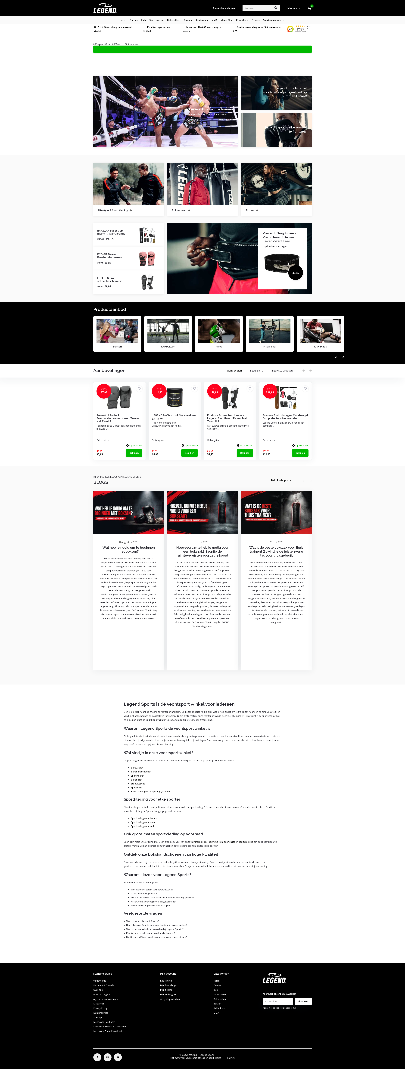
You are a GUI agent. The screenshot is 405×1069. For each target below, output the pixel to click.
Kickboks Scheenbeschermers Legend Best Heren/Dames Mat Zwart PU (227, 418)
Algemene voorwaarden (105, 999)
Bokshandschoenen (141, 771)
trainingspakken (199, 841)
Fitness (255, 20)
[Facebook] (97, 1057)
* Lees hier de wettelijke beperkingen (279, 1008)
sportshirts (229, 841)
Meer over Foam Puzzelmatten (109, 1031)
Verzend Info (99, 980)
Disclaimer (98, 1003)
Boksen (188, 20)
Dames (133, 20)
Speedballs (136, 787)
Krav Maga (242, 20)
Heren (123, 20)
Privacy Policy (100, 1008)
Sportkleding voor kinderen (144, 826)
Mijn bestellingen (168, 985)
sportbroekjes (246, 841)
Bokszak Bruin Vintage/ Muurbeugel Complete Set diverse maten (285, 417)
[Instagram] (108, 1057)
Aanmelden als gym (224, 7)
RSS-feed (221, 1054)
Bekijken (134, 452)
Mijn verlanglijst (168, 994)
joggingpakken (215, 841)
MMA (214, 20)
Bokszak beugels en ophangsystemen (150, 791)
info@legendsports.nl (273, 987)
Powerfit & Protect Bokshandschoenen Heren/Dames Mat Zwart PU (118, 418)
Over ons (98, 989)
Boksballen (136, 779)
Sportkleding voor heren (143, 822)
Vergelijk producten (170, 999)
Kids (143, 20)
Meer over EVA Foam (104, 1021)
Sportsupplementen (274, 20)
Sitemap (97, 1017)
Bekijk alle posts (281, 480)
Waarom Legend (101, 994)
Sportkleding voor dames (144, 818)
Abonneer (303, 1001)
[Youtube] (118, 1057)
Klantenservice (100, 1012)
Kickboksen (202, 20)
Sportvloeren (156, 20)
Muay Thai (227, 20)
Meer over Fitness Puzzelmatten (110, 1026)
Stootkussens (138, 783)
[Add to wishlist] (139, 388)
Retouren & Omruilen (104, 985)
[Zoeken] (276, 8)
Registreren (166, 980)
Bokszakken (173, 20)
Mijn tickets (166, 989)
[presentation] (336, 357)
